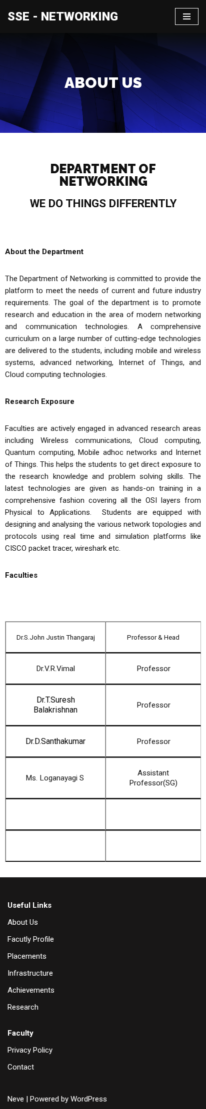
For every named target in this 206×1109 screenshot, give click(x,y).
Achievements (31, 990)
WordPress (88, 1099)
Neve (16, 1099)
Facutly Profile (31, 939)
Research (23, 1007)
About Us (23, 922)
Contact (21, 1067)
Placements (27, 956)
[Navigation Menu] (186, 16)
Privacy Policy (30, 1050)
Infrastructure (30, 973)
